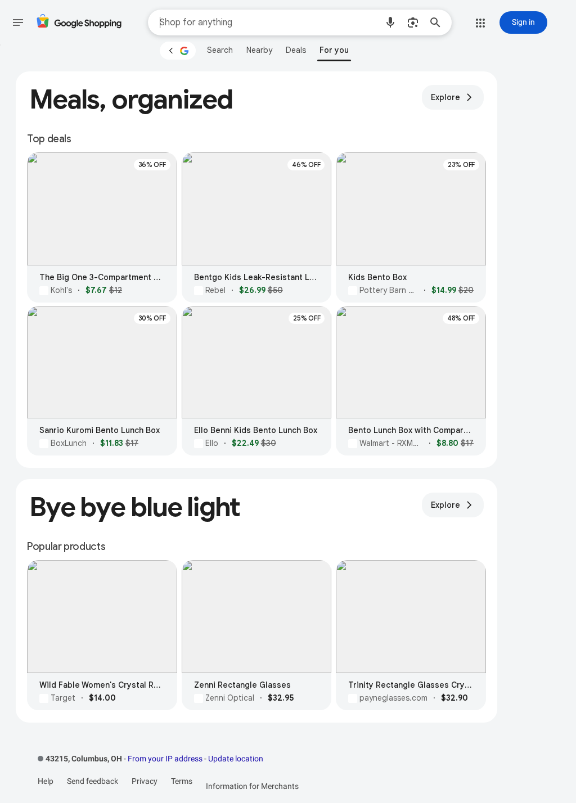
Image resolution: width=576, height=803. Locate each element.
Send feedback (92, 781)
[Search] (438, 22)
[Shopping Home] (79, 22)
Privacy (145, 781)
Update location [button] (235, 758)
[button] (390, 22)
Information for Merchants (252, 786)
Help (45, 781)
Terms (181, 781)
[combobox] (268, 22)
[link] (220, 50)
